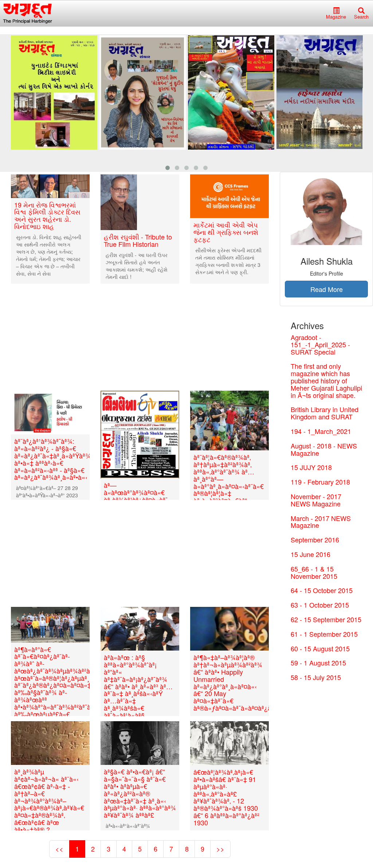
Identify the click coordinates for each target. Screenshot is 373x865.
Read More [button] (326, 289)
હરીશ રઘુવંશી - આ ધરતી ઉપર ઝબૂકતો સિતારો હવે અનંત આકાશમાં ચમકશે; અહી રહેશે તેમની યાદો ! (137, 265)
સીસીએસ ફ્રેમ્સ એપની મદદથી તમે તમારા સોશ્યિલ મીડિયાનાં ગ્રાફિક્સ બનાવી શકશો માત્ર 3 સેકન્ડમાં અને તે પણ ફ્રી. (228, 261)
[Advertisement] (139, 337)
